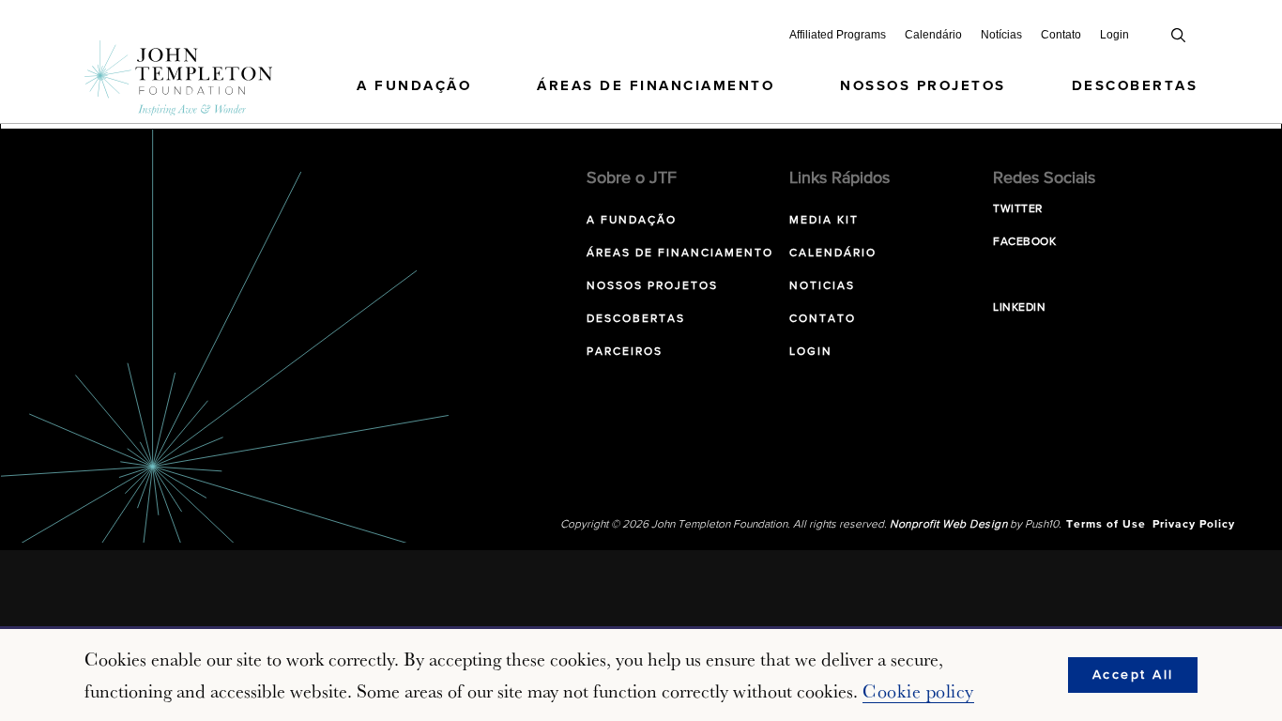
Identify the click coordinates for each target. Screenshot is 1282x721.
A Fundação (414, 86)
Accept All (1133, 675)
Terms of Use (1106, 524)
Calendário (933, 34)
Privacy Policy (1193, 524)
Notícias (1001, 34)
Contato (1061, 34)
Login (1114, 34)
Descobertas (1135, 86)
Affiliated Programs (837, 34)
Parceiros (625, 352)
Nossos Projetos (923, 86)
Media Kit (824, 220)
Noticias (822, 286)
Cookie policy (918, 691)
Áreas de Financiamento (655, 86)
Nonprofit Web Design (948, 524)
